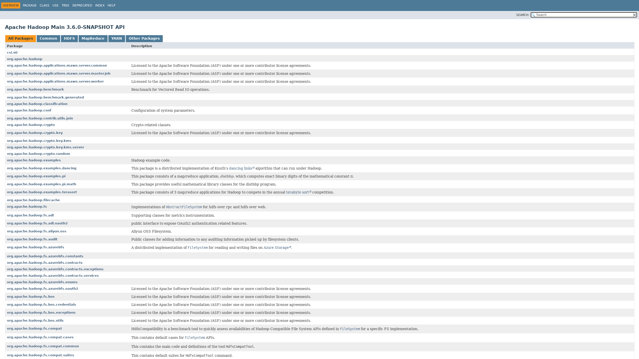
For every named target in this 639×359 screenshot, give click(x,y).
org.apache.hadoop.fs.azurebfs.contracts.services (53, 275)
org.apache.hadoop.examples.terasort (42, 192)
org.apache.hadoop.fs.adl (30, 215)
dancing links (240, 168)
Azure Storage (276, 248)
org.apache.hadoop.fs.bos (31, 296)
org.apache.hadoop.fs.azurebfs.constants (45, 256)
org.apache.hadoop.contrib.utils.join (40, 118)
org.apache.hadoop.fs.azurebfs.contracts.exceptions (55, 269)
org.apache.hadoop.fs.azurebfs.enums (42, 282)
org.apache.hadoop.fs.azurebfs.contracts (45, 263)
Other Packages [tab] (144, 38)
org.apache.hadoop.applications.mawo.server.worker (55, 81)
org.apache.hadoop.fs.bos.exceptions (41, 312)
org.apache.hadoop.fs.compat (34, 328)
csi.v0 (12, 52)
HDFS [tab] (69, 38)
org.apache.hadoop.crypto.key (35, 133)
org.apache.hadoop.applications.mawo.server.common (57, 65)
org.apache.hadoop (24, 59)
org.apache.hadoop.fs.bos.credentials (41, 304)
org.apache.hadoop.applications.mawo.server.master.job (58, 73)
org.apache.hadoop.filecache (33, 200)
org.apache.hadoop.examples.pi (36, 176)
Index (100, 5)
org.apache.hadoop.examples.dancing (41, 168)
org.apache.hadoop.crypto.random (38, 154)
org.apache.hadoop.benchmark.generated (45, 97)
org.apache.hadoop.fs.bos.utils (35, 320)
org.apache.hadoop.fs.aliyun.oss (36, 231)
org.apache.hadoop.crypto (31, 125)
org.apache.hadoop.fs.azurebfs (35, 247)
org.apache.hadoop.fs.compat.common (43, 346)
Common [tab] (48, 38)
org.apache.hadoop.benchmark (35, 89)
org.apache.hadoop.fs (27, 206)
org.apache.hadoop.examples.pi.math (41, 184)
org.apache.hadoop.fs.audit (32, 239)
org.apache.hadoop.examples (34, 160)
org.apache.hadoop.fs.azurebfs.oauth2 (42, 288)
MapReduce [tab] (93, 38)
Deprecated (82, 5)
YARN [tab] (116, 38)
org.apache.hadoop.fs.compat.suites (40, 355)
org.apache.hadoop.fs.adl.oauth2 (37, 223)
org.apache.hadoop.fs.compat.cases (40, 337)
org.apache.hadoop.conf (29, 110)
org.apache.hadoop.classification (37, 104)
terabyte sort (297, 192)
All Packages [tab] (20, 38)
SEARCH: (522, 15)
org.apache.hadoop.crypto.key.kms (39, 141)
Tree (65, 5)
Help (111, 5)
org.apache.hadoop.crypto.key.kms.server (45, 147)
